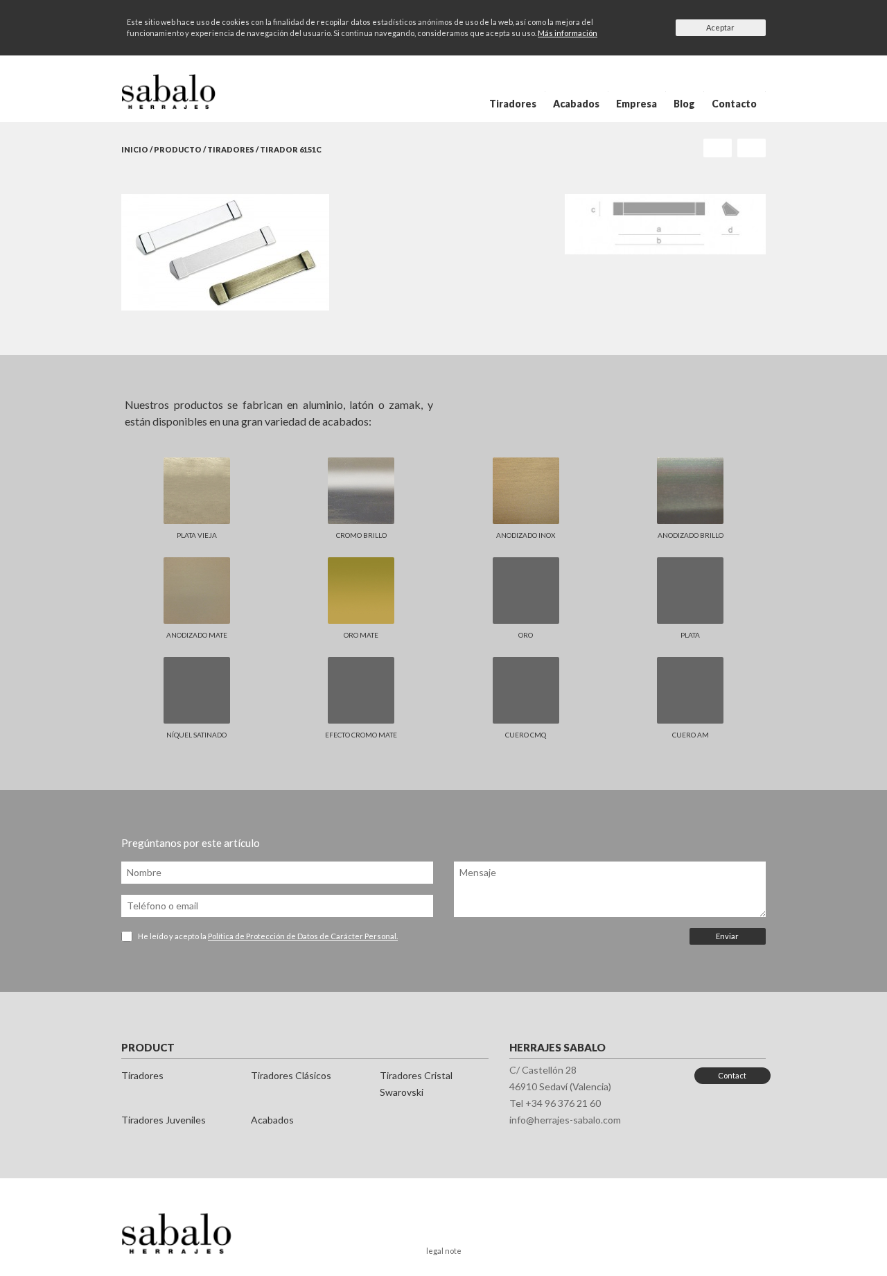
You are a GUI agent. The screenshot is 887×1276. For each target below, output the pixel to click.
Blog (684, 104)
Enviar (727, 936)
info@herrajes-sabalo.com (565, 1120)
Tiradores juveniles (163, 1120)
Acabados (576, 104)
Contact (732, 1075)
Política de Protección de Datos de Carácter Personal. (303, 936)
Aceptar (720, 27)
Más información (567, 32)
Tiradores (512, 104)
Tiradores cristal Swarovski (416, 1083)
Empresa (636, 104)
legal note (444, 1250)
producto (178, 149)
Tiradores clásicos (291, 1075)
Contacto (734, 104)
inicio (134, 149)
